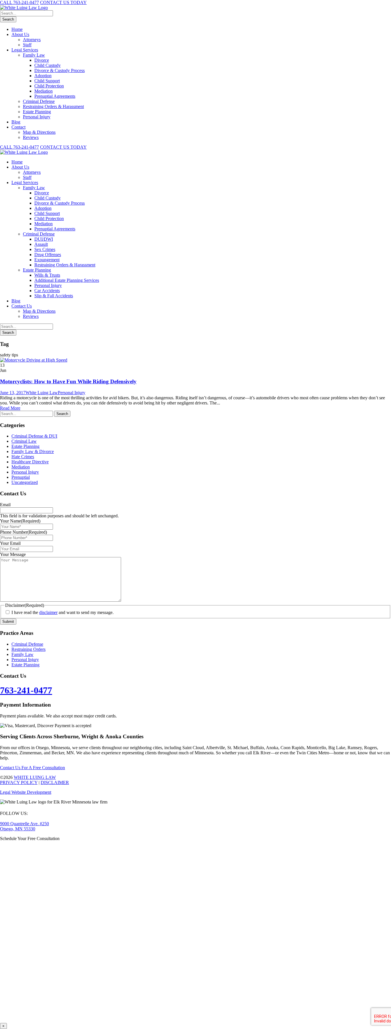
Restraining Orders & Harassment (53, 106)
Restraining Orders (28, 649)
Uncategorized (24, 482)
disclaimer (48, 612)
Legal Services (24, 49)
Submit (8, 621)
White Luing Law (41, 392)
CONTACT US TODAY (63, 2)
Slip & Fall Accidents (53, 295)
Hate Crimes (22, 456)
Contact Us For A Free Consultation (32, 767)
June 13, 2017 (12, 392)
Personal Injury (36, 116)
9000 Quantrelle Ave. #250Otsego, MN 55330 (24, 826)
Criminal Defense (39, 101)
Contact (18, 127)
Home (17, 29)
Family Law (34, 55)
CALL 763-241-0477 (19, 2)
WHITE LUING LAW (35, 777)
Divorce (41, 60)
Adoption (43, 75)
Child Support (47, 80)
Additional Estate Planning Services (66, 280)
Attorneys (32, 39)
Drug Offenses (47, 254)
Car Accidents (47, 290)
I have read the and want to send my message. (62, 612)
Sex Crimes (44, 249)
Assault (41, 244)
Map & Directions (39, 132)
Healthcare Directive (30, 461)
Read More (10, 408)
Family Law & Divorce (32, 451)
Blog (15, 121)
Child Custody (47, 65)
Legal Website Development (25, 792)
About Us (20, 34)
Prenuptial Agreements (54, 96)
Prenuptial (20, 477)
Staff (27, 44)
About (20, 167)
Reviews (31, 137)
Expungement (47, 259)
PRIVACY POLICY (18, 782)
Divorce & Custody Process (59, 70)
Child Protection (49, 85)
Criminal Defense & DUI (34, 436)
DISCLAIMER (55, 782)
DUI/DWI (43, 239)
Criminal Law (24, 441)
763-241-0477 (26, 690)
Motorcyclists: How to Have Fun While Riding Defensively (68, 381)
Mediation (43, 91)
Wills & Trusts (47, 275)
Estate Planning (37, 111)
